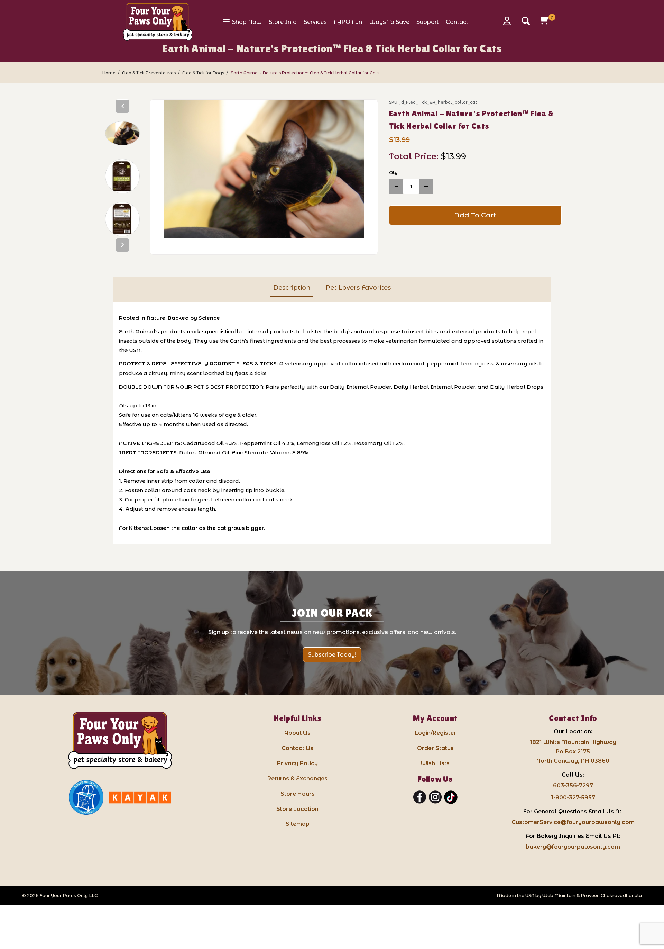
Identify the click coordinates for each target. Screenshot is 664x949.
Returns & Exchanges (297, 778)
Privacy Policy (297, 763)
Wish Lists (435, 763)
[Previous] (122, 106)
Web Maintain (558, 895)
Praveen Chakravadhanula (611, 895)
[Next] (122, 245)
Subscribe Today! (332, 654)
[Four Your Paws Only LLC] (120, 740)
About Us (297, 733)
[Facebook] (419, 797)
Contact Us (297, 748)
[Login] (509, 21)
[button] (122, 133)
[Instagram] (435, 797)
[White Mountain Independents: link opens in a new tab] (86, 797)
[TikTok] (451, 797)
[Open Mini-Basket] (545, 20)
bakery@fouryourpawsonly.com (573, 846)
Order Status (435, 748)
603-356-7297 (573, 785)
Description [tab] (292, 287)
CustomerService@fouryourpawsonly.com (573, 822)
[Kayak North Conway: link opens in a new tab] (140, 797)
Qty (393, 172)
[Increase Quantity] (426, 186)
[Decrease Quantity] (396, 186)
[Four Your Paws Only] (157, 22)
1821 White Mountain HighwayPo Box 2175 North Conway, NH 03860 (573, 751)
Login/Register (435, 733)
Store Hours (297, 793)
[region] (122, 177)
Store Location (297, 809)
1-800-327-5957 (573, 797)
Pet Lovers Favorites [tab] (358, 287)
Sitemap (298, 824)
